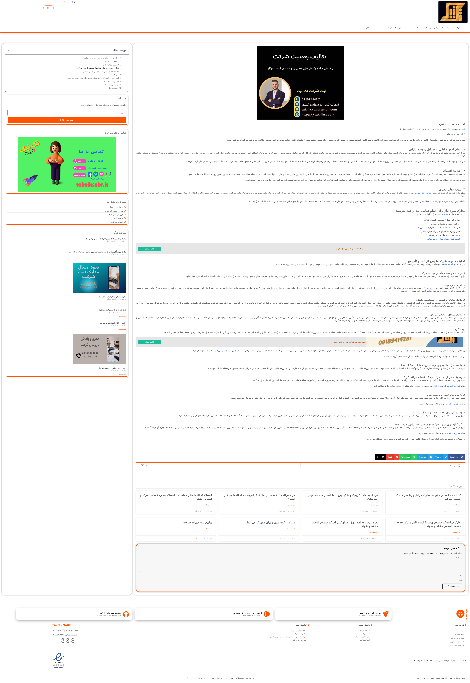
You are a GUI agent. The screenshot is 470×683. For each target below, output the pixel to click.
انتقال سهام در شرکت (298, 630)
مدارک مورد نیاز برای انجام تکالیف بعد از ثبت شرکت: (97, 68)
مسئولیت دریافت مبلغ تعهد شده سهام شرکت (105, 238)
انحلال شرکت (365, 640)
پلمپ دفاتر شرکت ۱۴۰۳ (455, 634)
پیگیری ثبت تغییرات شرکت (197, 522)
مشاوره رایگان (66, 2)
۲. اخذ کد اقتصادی (111, 61)
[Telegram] (68, 640)
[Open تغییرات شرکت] (379, 27)
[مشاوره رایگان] (73, 1)
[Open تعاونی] (397, 27)
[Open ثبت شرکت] (444, 27)
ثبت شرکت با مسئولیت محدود (112, 309)
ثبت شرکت (366, 634)
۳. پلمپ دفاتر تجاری (111, 65)
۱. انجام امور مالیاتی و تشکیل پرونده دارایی (101, 58)
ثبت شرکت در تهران (457, 642)
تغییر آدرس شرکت (457, 638)
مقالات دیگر (113, 88)
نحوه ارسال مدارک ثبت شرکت (112, 296)
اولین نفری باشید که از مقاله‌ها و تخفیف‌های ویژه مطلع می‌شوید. (93, 78)
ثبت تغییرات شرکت (299, 640)
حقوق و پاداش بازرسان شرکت (112, 367)
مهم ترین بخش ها (112, 85)
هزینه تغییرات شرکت (362, 637)
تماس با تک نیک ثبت (111, 81)
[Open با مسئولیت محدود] (408, 27)
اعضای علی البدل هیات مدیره (113, 323)
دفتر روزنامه (432, 288)
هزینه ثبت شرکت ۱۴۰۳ (455, 645)
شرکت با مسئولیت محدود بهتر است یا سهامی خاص (288, 637)
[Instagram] (63, 640)
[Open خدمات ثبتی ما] (362, 27)
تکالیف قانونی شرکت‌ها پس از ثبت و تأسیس (101, 71)
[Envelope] (73, 640)
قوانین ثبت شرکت (300, 634)
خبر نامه (115, 75)
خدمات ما (460, 631)
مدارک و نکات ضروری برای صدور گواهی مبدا (271, 522)
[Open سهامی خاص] (428, 27)
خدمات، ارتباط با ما (363, 630)
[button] (456, 457)
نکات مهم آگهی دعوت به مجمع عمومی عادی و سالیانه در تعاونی (97, 251)
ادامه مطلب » (457, 505)
